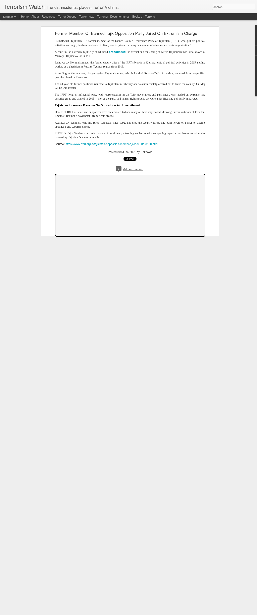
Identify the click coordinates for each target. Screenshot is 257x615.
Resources (48, 16)
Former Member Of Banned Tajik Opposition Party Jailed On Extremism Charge (126, 33)
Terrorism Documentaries (113, 16)
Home (25, 16)
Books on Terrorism (144, 16)
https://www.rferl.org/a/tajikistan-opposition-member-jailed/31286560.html (111, 144)
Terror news (86, 16)
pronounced (117, 52)
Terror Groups (67, 16)
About (35, 16)
